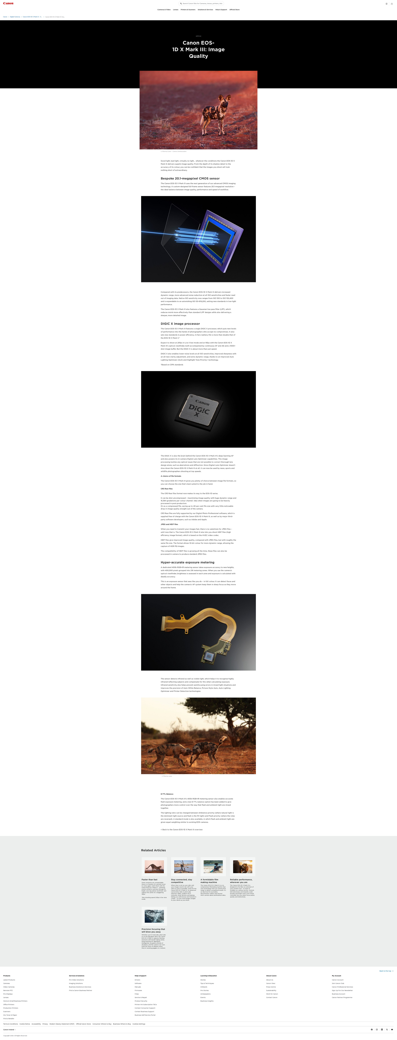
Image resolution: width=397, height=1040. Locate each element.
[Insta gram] (377, 1030)
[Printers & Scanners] (196, 9)
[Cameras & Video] (171, 9)
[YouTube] (392, 1030)
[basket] (392, 4)
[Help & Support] (228, 9)
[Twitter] (387, 1030)
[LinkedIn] (382, 1030)
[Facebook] (372, 1030)
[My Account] (386, 3)
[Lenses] (179, 9)
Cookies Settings (139, 1024)
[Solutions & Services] (214, 9)
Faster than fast (149, 880)
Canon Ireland (8, 1029)
